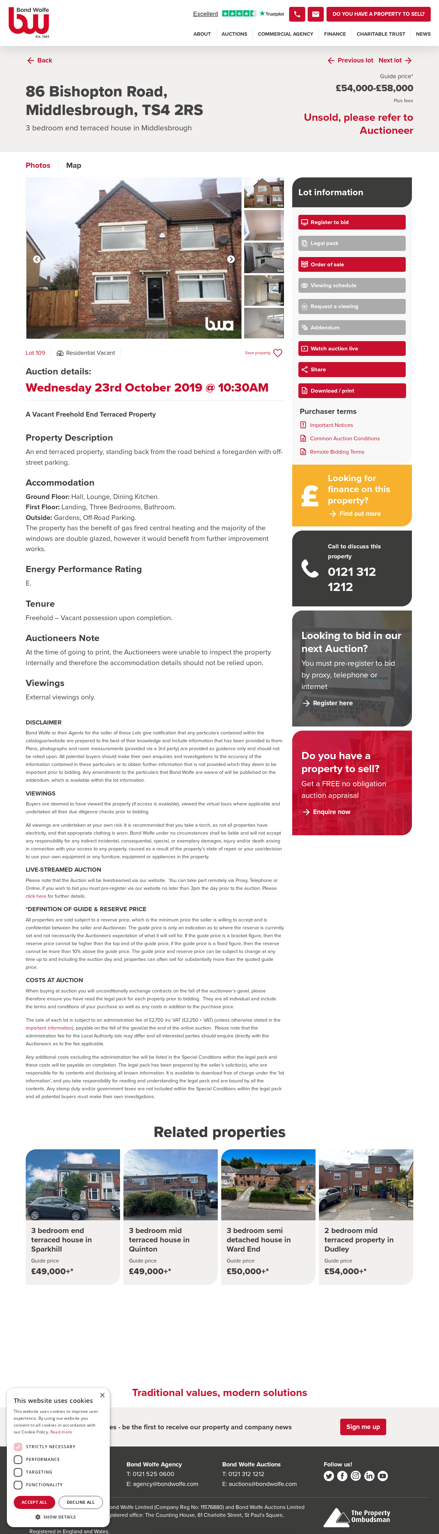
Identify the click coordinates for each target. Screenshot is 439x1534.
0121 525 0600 (153, 1473)
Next (231, 259)
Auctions (234, 34)
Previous (37, 259)
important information (49, 1028)
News (423, 34)
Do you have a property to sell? (379, 14)
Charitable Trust (381, 34)
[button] (58, 1516)
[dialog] (58, 1457)
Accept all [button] (34, 1502)
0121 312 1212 (246, 1473)
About (202, 34)
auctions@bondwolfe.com (263, 1483)
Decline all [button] (81, 1502)
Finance (335, 34)
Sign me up (363, 1427)
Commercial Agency (285, 34)
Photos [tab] (38, 165)
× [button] (102, 1395)
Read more (61, 1432)
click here (36, 896)
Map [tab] (73, 165)
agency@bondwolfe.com (166, 1483)
